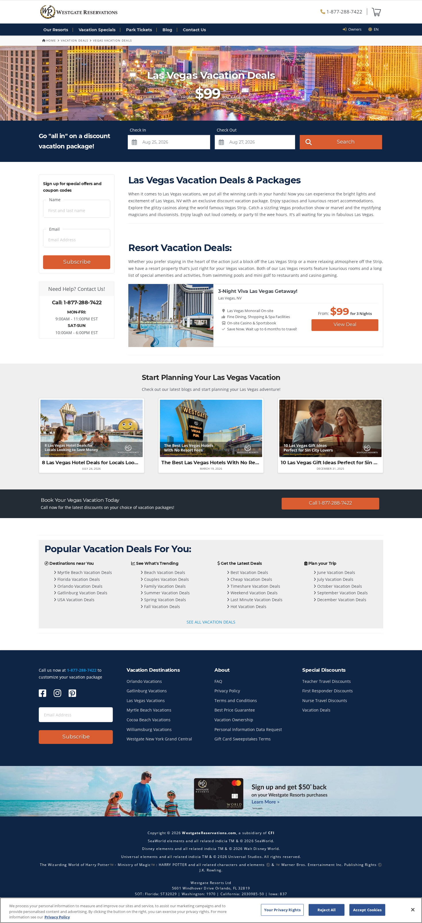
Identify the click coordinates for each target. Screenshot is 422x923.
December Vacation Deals (341, 599)
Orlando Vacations (144, 681)
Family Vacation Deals (164, 586)
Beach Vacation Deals (164, 572)
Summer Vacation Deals (166, 592)
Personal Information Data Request (248, 729)
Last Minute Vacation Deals (255, 599)
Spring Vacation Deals (164, 599)
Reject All (327, 909)
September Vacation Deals (342, 592)
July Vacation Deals (334, 579)
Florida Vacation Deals (78, 579)
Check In (138, 130)
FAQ (218, 681)
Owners (353, 29)
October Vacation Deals (339, 586)
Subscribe (76, 261)
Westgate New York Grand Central (159, 739)
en (375, 29)
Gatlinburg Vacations (147, 690)
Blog (167, 30)
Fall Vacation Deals (161, 606)
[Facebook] (42, 693)
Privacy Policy (227, 690)
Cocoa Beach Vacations (149, 719)
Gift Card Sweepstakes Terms (242, 739)
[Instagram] (57, 693)
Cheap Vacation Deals (250, 579)
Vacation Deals (74, 40)
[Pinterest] (72, 693)
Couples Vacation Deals (166, 579)
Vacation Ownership (233, 719)
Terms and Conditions (235, 700)
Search (346, 141)
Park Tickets (139, 30)
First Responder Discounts (327, 690)
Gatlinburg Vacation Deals (81, 592)
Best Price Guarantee (234, 710)
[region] (211, 910)
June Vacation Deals (335, 572)
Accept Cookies (367, 909)
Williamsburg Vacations (149, 729)
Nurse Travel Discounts (324, 700)
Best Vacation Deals (248, 572)
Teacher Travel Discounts (326, 681)
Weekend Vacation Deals (253, 592)
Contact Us (194, 30)
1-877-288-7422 (343, 11)
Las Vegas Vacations (146, 700)
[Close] (412, 909)
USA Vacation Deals (75, 599)
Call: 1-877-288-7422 (76, 302)
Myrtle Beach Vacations (149, 710)
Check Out (227, 130)
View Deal (345, 324)
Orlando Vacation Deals (79, 586)
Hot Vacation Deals (247, 606)
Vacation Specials (97, 30)
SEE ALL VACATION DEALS (211, 622)
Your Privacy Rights (282, 909)
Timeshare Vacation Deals (254, 586)
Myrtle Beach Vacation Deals (84, 572)
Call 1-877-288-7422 (330, 503)
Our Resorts (55, 30)
